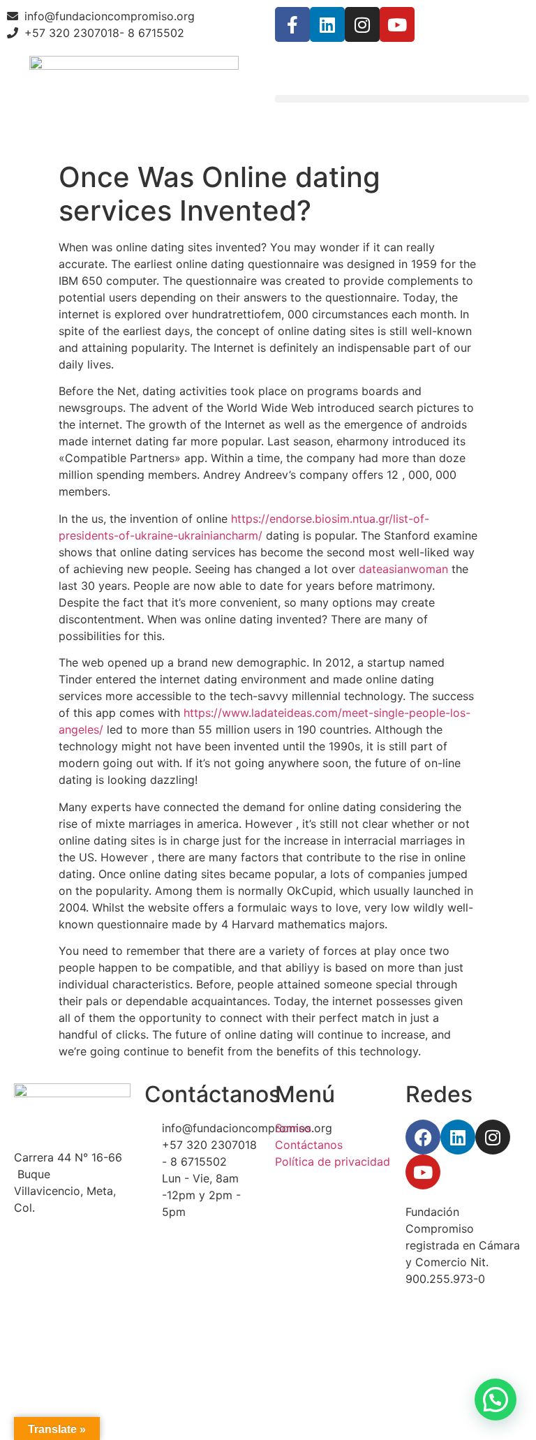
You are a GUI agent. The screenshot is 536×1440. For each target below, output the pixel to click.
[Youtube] (397, 24)
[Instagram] (362, 24)
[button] (402, 99)
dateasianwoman (403, 569)
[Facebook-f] (292, 24)
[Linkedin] (327, 24)
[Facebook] (422, 1137)
